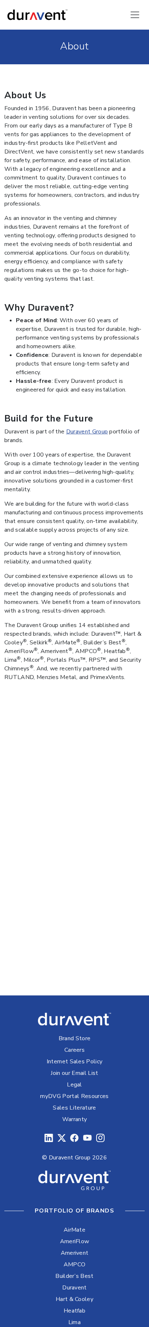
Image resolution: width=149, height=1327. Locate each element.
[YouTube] (87, 1138)
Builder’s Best (74, 1276)
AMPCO (75, 1264)
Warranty (74, 1119)
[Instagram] (100, 1138)
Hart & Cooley (74, 1299)
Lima (74, 1322)
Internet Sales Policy (75, 1062)
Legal (74, 1085)
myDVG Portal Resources (74, 1096)
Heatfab (74, 1311)
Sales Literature (74, 1108)
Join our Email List (74, 1073)
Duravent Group (87, 432)
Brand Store (75, 1038)
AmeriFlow (74, 1241)
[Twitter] (62, 1138)
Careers (74, 1050)
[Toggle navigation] (135, 15)
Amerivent (75, 1253)
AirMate (74, 1230)
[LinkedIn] (48, 1138)
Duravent (74, 1288)
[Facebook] (74, 1138)
